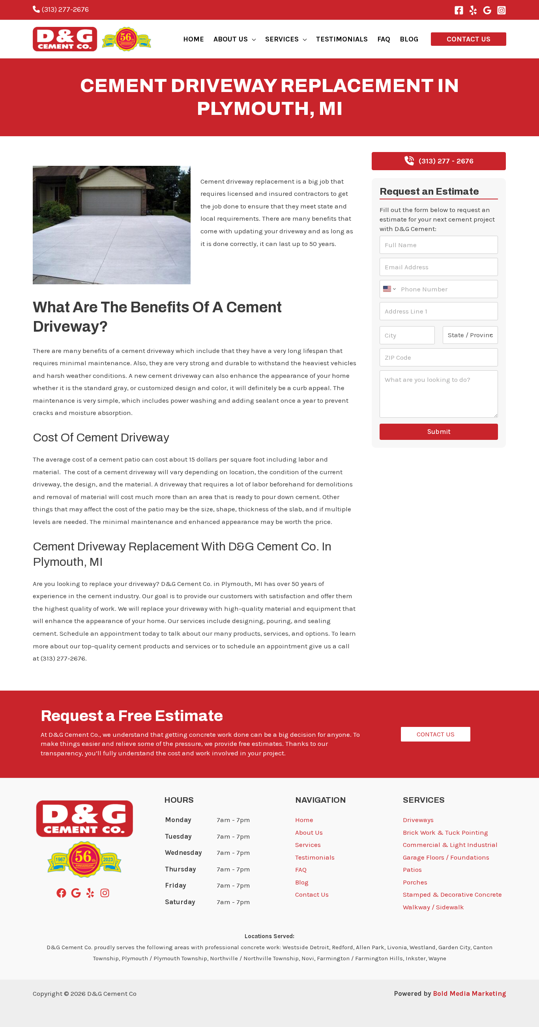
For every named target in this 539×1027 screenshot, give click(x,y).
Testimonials (315, 857)
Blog (302, 882)
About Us (309, 832)
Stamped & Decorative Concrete (452, 894)
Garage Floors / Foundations (446, 857)
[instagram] (106, 893)
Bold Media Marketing (469, 993)
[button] (252, 39)
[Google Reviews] (487, 10)
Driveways (418, 820)
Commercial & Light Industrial (450, 845)
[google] (77, 893)
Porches (415, 882)
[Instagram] (501, 10)
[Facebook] (459, 10)
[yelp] (91, 893)
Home (304, 820)
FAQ (301, 869)
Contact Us (312, 894)
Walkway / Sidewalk (433, 907)
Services (308, 845)
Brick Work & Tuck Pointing (445, 832)
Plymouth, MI (53, 157)
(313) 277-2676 (64, 9)
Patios (412, 869)
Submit (439, 432)
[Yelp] (473, 10)
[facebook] (62, 893)
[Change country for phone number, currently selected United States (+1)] (389, 289)
